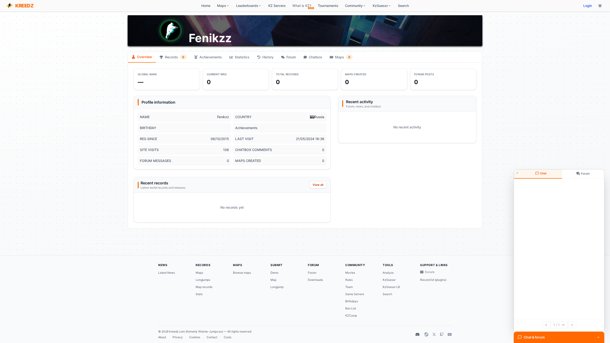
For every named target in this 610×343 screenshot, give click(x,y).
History (268, 57)
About (162, 337)
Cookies (194, 337)
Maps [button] (221, 6)
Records (174, 57)
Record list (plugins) (433, 280)
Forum (291, 57)
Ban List (350, 308)
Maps (342, 57)
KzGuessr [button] (380, 6)
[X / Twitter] (434, 334)
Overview (144, 57)
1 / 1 (556, 325)
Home (205, 6)
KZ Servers (277, 6)
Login (587, 6)
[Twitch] (442, 334)
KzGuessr (389, 280)
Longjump (277, 287)
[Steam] (426, 334)
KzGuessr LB (391, 287)
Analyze (388, 272)
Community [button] (354, 6)
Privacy (178, 337)
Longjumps (203, 280)
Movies (350, 272)
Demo (274, 272)
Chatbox (315, 57)
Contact (212, 337)
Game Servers (354, 294)
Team (349, 287)
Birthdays (351, 301)
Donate (430, 272)
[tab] (538, 174)
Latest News (166, 272)
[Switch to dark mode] (600, 5)
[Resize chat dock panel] (517, 173)
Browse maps (242, 272)
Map (273, 280)
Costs (227, 337)
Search (403, 6)
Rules (349, 280)
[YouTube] (449, 334)
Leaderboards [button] (247, 6)
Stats (199, 294)
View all (318, 185)
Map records (204, 287)
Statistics (242, 57)
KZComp (351, 315)
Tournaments (328, 6)
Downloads (315, 280)
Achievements (210, 57)
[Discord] (417, 334)
